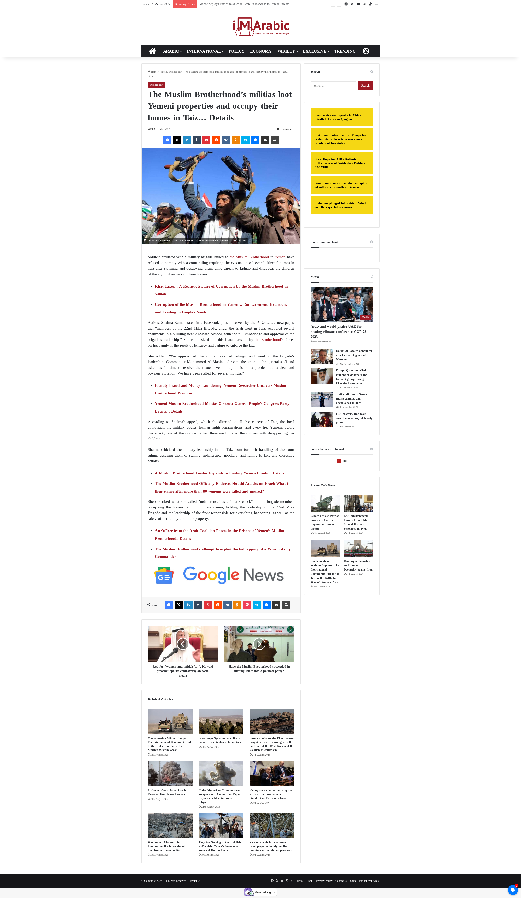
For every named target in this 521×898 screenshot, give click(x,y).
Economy (261, 51)
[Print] (275, 140)
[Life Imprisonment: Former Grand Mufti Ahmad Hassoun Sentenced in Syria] (358, 503)
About (309, 880)
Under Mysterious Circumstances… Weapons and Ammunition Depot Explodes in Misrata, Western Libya (221, 796)
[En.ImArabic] (261, 27)
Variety (286, 51)
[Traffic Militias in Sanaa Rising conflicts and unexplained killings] (322, 399)
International (204, 51)
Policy (236, 51)
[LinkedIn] (187, 140)
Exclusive (314, 51)
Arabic (171, 51)
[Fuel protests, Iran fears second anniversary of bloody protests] (322, 419)
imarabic (195, 880)
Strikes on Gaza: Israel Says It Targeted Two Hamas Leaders (167, 792)
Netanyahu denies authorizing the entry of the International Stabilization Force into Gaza (271, 794)
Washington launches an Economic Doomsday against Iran (358, 565)
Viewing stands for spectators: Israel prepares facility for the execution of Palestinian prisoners (270, 846)
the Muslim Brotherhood (249, 257)
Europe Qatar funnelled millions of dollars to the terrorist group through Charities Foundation (351, 377)
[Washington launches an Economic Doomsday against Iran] (358, 548)
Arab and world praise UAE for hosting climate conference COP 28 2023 (339, 331)
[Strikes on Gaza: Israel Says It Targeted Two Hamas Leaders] (170, 773)
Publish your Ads (369, 880)
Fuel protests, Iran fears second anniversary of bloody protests (354, 418)
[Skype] (245, 140)
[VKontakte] (226, 140)
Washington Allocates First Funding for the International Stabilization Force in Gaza (166, 846)
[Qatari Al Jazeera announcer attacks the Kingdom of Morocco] (322, 356)
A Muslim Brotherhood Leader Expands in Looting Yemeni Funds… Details (219, 473)
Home (154, 71)
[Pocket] (247, 605)
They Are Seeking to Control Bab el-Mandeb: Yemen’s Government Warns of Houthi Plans (220, 846)
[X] (177, 140)
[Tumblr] (197, 140)
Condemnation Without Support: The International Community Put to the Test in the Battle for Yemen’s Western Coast (169, 744)
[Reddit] (216, 140)
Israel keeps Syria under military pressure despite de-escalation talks (220, 740)
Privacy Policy (324, 880)
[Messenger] (255, 140)
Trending (345, 51)
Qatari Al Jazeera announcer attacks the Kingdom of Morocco (354, 355)
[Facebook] (167, 140)
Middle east (175, 71)
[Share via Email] (265, 140)
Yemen (280, 257)
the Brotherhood (267, 339)
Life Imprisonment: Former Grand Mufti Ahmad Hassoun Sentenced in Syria (249, 4)
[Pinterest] (206, 140)
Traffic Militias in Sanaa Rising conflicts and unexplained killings (351, 399)
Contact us (341, 880)
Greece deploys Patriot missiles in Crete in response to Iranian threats (325, 522)
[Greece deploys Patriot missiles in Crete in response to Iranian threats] (325, 503)
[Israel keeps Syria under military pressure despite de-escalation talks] (221, 721)
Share (353, 880)
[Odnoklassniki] (236, 140)
